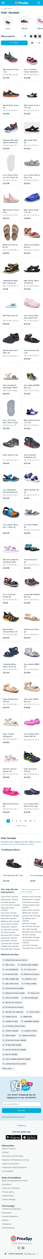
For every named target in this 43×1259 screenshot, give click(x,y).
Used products (8, 1227)
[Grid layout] (31, 36)
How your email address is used (13, 1117)
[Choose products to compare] (32, 43)
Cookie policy (8, 1195)
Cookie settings (9, 1199)
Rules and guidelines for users (15, 1180)
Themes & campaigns (11, 1209)
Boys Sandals (28, 844)
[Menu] (3, 3)
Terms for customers (11, 1188)
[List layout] (35, 36)
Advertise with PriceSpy (12, 1156)
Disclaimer (6, 1184)
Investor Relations (10, 1216)
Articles (5, 1220)
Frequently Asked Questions (14, 1167)
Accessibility (7, 1171)
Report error (21, 826)
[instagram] (19, 1248)
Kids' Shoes (8, 8)
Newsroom (6, 1212)
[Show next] (35, 821)
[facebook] (23, 1248)
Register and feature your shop (15, 1160)
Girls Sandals (13, 844)
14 (25, 821)
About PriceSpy (9, 1148)
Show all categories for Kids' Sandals (31, 890)
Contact (5, 1152)
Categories (6, 1224)
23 (30, 821)
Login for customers (10, 1163)
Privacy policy (8, 1192)
